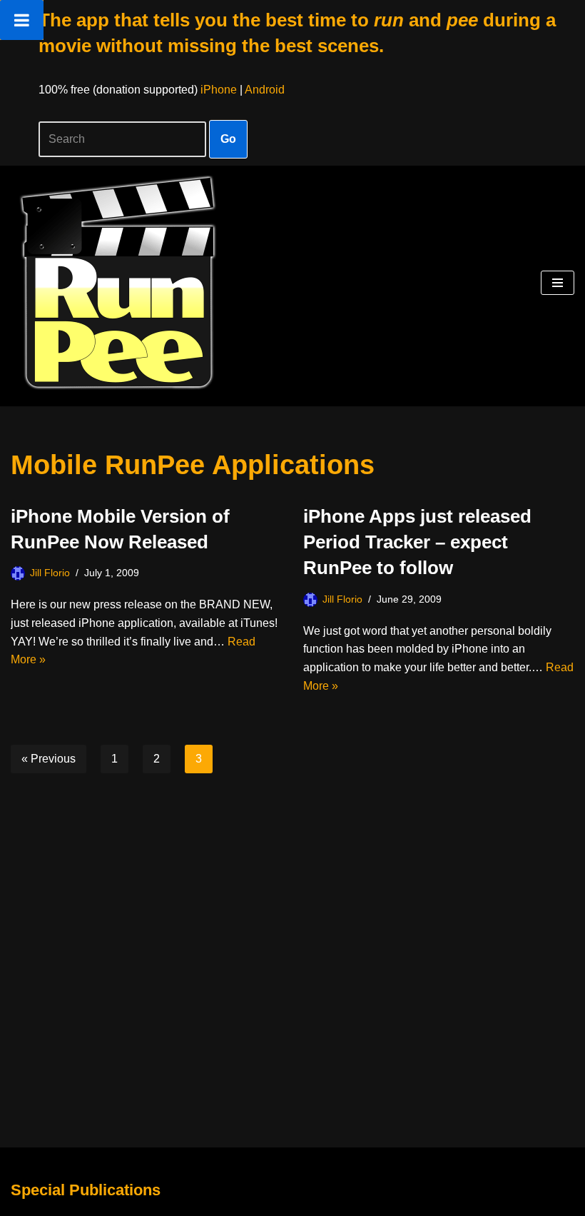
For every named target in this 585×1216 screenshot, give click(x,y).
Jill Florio (50, 572)
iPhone (218, 90)
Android (265, 90)
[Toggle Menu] (22, 20)
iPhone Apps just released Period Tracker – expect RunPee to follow (417, 542)
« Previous (48, 759)
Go (228, 139)
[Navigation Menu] (557, 283)
